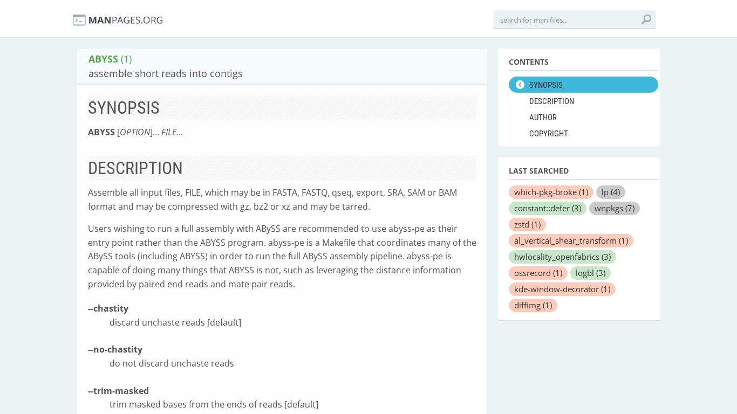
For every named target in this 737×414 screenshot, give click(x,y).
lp (611, 192)
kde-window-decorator (562, 289)
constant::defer (547, 208)
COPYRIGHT (548, 134)
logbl (590, 272)
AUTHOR (543, 117)
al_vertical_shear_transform (571, 240)
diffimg (533, 305)
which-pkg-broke (551, 192)
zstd (527, 224)
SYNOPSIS (546, 85)
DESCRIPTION (551, 101)
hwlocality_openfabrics (562, 256)
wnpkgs (614, 208)
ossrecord (538, 272)
